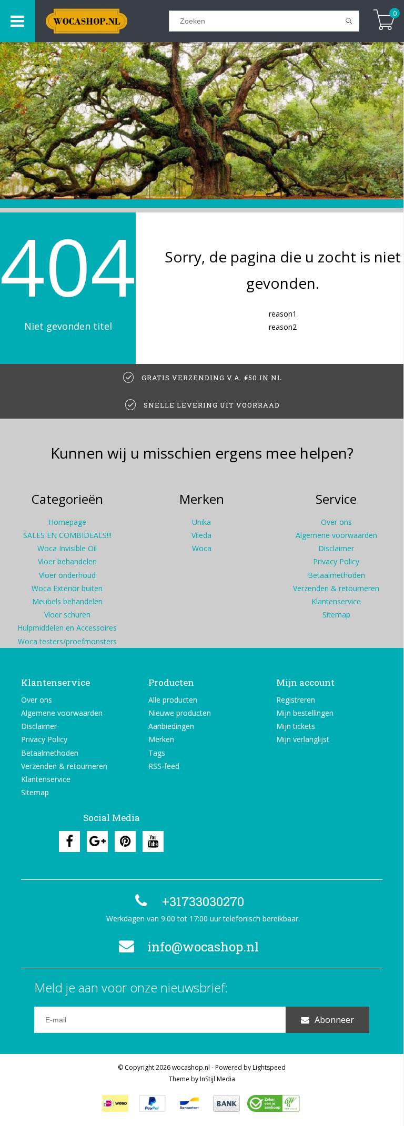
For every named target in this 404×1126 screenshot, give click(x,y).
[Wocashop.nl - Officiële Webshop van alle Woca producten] (102, 21)
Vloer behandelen (67, 561)
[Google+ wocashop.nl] (97, 841)
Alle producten (172, 700)
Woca (201, 548)
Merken (161, 739)
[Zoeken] (349, 21)
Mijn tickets (295, 726)
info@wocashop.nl (203, 946)
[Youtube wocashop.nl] (153, 841)
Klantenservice (336, 601)
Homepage (67, 522)
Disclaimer (336, 548)
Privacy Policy (336, 561)
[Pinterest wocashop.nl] (125, 841)
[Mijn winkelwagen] (384, 21)
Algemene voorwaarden (336, 535)
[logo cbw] (273, 1103)
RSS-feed (163, 766)
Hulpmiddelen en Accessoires (67, 628)
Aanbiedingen (171, 726)
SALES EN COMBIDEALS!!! (67, 535)
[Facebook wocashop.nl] (69, 841)
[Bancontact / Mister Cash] (189, 1103)
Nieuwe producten (179, 713)
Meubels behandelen (67, 601)
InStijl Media (217, 1078)
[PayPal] (152, 1103)
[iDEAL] (115, 1103)
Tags (156, 753)
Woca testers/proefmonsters (67, 641)
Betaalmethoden (336, 575)
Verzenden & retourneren (336, 588)
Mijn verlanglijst (302, 739)
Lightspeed (269, 1067)
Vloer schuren (67, 615)
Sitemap (336, 615)
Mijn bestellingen (305, 713)
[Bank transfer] (226, 1103)
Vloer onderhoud (67, 575)
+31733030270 (203, 901)
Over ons (336, 522)
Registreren (295, 700)
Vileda (201, 535)
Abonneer (334, 1020)
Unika (201, 522)
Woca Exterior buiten (67, 588)
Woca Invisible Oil (67, 548)
